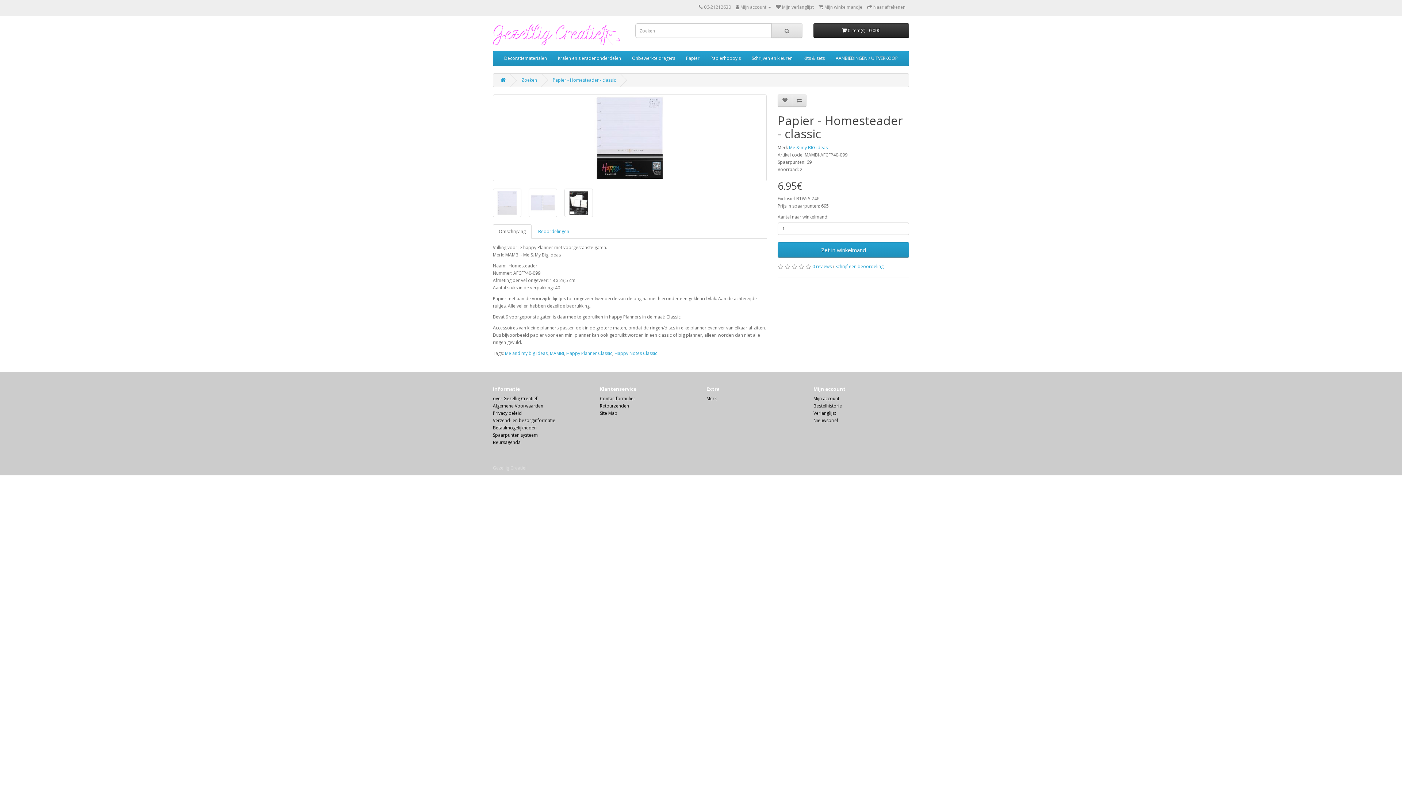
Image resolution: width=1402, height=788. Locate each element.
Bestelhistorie (827, 406)
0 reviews (822, 266)
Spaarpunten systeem (515, 435)
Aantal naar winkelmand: (803, 217)
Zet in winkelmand (843, 250)
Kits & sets (814, 58)
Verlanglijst (824, 413)
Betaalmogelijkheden (515, 428)
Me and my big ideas (526, 353)
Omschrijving (512, 231)
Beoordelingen (553, 231)
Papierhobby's (725, 58)
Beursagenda (507, 442)
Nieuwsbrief (825, 420)
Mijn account (826, 398)
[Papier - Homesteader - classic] (630, 137)
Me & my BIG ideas (808, 147)
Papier (693, 58)
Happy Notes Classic (635, 353)
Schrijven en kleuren (772, 58)
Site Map (608, 413)
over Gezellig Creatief (515, 398)
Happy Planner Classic (589, 353)
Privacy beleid (507, 413)
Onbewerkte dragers (653, 58)
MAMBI (557, 353)
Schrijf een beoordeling (859, 266)
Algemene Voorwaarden (518, 406)
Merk (711, 398)
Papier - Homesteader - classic (584, 80)
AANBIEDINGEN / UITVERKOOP (867, 58)
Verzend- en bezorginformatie (524, 420)
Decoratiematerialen (525, 58)
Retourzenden (614, 406)
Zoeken (529, 80)
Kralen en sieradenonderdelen (589, 58)
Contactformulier (617, 398)
